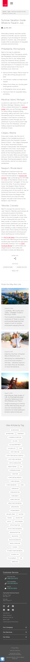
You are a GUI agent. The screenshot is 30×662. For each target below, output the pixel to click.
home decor (15, 488)
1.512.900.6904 (12, 583)
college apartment (15, 444)
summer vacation (22, 267)
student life (15, 554)
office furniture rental (15, 528)
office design (19, 521)
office (9, 521)
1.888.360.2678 (12, 578)
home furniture (15, 499)
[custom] (4, 606)
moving (10, 517)
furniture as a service (15, 477)
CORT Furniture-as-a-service (15, 455)
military (21, 514)
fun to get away (9, 237)
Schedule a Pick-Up (8, 617)
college (15, 441)
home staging (15, 506)
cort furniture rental (15, 459)
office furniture (15, 525)
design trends (12, 466)
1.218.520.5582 (12, 588)
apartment (21, 433)
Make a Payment (7, 615)
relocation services (15, 539)
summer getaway (8, 267)
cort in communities (15, 463)
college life (11, 448)
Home (4, 11)
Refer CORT (6, 619)
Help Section (6, 613)
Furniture (15, 473)
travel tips (15, 270)
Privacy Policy (15, 648)
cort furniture (15, 452)
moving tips (19, 517)
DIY (21, 466)
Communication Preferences (10, 621)
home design (15, 495)
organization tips (15, 532)
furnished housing (15, 470)
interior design (15, 510)
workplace (15, 561)
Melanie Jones (10, 514)
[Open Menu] (11, 3)
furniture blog (15, 481)
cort (20, 448)
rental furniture (15, 543)
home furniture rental (15, 503)
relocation (15, 536)
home (22, 485)
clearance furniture (15, 437)
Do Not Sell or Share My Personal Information (15, 654)
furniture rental (11, 485)
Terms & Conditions (15, 650)
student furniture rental (15, 550)
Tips (9, 11)
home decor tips (15, 492)
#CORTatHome (15, 430)
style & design (12, 558)
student (15, 547)
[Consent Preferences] (2, 659)
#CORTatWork (10, 433)
